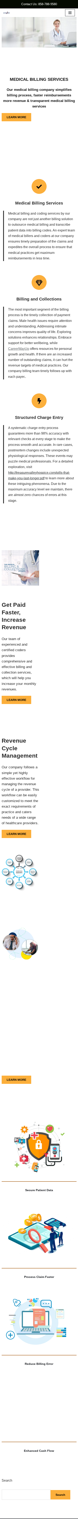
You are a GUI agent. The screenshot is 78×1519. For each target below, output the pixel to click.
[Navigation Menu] (70, 12)
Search (7, 1480)
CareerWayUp (18, 348)
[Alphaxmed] (6, 13)
